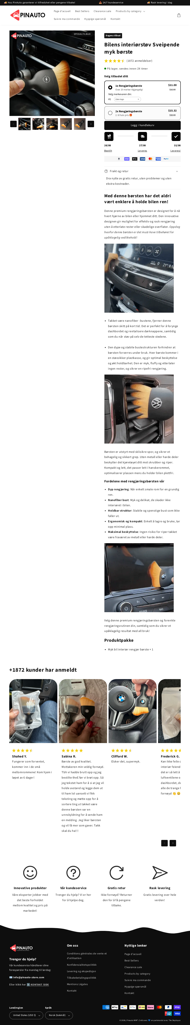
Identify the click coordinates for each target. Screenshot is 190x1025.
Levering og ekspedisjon (81, 971)
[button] (130, 11)
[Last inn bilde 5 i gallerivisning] (80, 124)
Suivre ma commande (138, 980)
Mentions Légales (77, 984)
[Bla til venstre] (13, 124)
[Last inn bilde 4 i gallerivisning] (66, 124)
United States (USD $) (24, 1015)
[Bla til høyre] (91, 124)
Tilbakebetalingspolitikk (81, 978)
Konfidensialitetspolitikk (82, 965)
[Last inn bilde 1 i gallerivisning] (24, 124)
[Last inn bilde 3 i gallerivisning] (52, 124)
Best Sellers (132, 961)
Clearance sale (133, 967)
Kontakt (72, 991)
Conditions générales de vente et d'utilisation (87, 956)
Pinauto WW (132, 1020)
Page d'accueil (133, 954)
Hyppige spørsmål (135, 987)
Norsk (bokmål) (57, 1015)
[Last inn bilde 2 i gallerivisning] (38, 124)
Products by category (137, 974)
